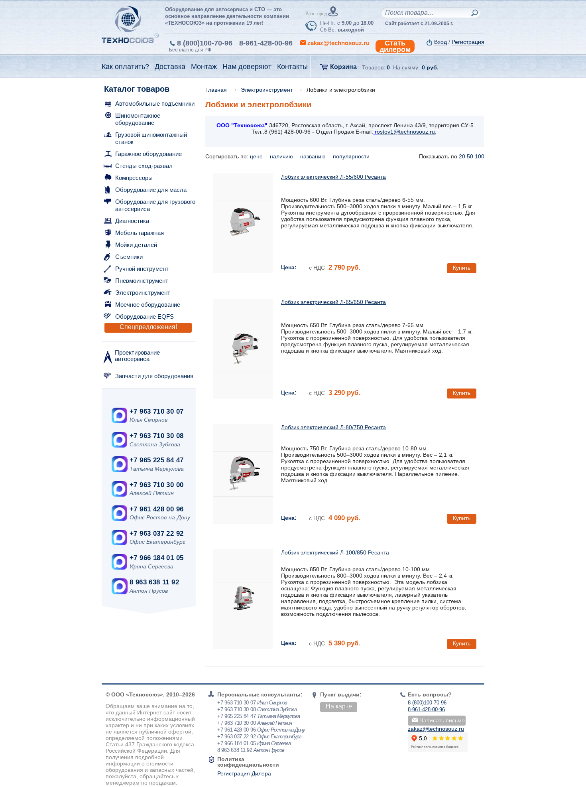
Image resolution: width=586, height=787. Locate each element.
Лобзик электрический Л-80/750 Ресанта (333, 427)
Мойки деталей (136, 244)
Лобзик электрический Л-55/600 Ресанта (333, 177)
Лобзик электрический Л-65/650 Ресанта (333, 302)
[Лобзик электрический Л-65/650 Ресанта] (243, 348)
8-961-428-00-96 (266, 43)
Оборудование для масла (151, 189)
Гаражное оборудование (148, 153)
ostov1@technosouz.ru (406, 131)
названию (313, 156)
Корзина (343, 66)
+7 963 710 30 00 (156, 485)
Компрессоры (134, 177)
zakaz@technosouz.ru (436, 729)
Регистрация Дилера (244, 773)
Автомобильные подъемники (155, 103)
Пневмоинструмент (141, 280)
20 (462, 156)
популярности (352, 156)
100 (479, 156)
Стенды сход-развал (144, 165)
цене (257, 156)
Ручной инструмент (142, 268)
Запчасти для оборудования (154, 376)
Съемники (129, 256)
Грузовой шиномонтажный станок (151, 138)
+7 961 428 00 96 (156, 509)
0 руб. (430, 67)
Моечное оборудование (147, 304)
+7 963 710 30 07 (156, 411)
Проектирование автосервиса (137, 355)
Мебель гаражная (139, 232)
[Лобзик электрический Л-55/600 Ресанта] (243, 223)
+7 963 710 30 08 (156, 436)
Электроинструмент (142, 292)
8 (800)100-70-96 (204, 43)
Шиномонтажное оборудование (137, 119)
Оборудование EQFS (144, 316)
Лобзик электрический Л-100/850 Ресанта (335, 552)
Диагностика (132, 220)
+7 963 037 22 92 (156, 533)
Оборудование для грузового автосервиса (155, 205)
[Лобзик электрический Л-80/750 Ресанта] (243, 474)
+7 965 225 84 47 (156, 460)
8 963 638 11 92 (154, 582)
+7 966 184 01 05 (156, 558)
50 (470, 156)
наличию (282, 156)
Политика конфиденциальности (248, 762)
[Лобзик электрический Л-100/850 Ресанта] (243, 599)
